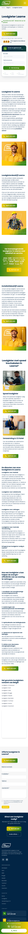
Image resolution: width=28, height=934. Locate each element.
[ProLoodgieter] (6, 3)
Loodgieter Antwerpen (8, 685)
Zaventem (4, 888)
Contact (4, 903)
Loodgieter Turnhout (7, 701)
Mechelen (4, 880)
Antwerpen (4, 868)
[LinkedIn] (6, 859)
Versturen (5, 807)
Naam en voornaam (7, 767)
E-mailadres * (5, 774)
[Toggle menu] (24, 3)
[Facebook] (3, 859)
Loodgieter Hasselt (7, 695)
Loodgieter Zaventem (8, 706)
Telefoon (4, 781)
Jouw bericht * (5, 788)
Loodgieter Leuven (7, 703)
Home (3, 896)
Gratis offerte (13, 834)
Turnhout (4, 883)
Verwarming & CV (6, 901)
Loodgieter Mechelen (8, 698)
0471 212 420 (15, 829)
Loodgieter (4, 898)
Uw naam (5, 53)
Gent (3, 870)
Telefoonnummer (7, 60)
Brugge (3, 875)
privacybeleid (16, 800)
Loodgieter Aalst (6, 690)
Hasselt (3, 878)
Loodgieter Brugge (7, 693)
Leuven (3, 885)
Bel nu (15, 930)
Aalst (3, 873)
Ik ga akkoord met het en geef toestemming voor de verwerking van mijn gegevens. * (13, 802)
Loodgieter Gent (6, 688)
